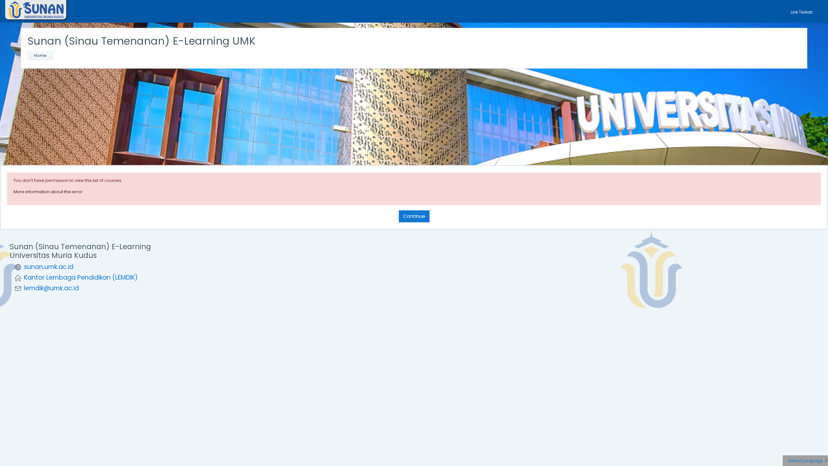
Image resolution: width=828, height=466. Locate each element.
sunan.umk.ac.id (48, 266)
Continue (414, 216)
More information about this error (48, 191)
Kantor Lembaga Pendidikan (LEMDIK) (81, 277)
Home (40, 55)
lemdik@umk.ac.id (51, 288)
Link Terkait (802, 12)
